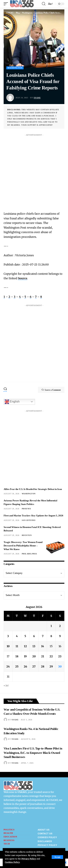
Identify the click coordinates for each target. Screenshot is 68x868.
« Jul (6, 685)
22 (51, 656)
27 (34, 666)
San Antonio (29, 520)
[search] (43, 4)
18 (16, 656)
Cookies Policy (12, 862)
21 (42, 656)
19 (25, 656)
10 (8, 646)
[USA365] (22, 4)
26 (25, 666)
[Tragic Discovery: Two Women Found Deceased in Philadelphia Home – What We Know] (55, 547)
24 (8, 666)
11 (17, 646)
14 (42, 646)
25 (16, 666)
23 (59, 656)
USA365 (37, 98)
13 (33, 646)
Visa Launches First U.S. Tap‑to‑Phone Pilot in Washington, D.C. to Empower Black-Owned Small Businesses (33, 753)
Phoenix (26, 509)
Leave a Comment (53, 390)
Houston (27, 535)
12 (25, 646)
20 (34, 656)
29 (51, 666)
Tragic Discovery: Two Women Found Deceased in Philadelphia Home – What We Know (23, 546)
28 (42, 666)
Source (22, 278)
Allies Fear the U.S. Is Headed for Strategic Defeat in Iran (33, 489)
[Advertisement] (34, 172)
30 (60, 666)
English (14, 401)
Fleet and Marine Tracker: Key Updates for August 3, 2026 (33, 515)
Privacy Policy (28, 859)
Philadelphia (29, 554)
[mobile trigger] (7, 4)
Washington (15, 68)
